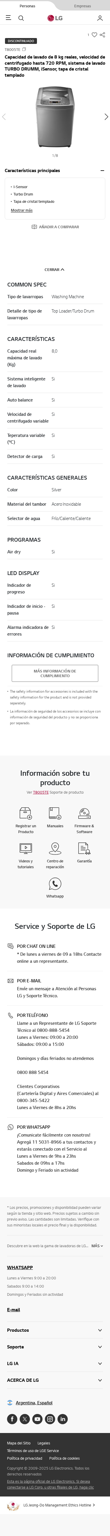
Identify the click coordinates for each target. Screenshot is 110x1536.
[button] (55, 117)
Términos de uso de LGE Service (33, 1450)
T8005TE (41, 792)
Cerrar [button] (52, 269)
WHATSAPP (20, 1267)
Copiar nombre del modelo (24, 49)
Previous (3, 116)
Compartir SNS (102, 35)
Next (106, 116)
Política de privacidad (24, 1458)
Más (95, 1245)
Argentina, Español (34, 1403)
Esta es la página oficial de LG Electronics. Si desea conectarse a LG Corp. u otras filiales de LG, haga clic (50, 1484)
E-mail (13, 1309)
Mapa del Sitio (19, 1443)
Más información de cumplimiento (55, 673)
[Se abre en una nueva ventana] (12, 1419)
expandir (102, 171)
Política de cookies (64, 1458)
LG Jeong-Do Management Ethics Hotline (57, 1505)
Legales (44, 1443)
